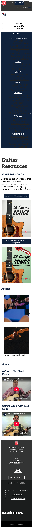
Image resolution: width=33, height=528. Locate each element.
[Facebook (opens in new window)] (4, 513)
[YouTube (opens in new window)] (15, 513)
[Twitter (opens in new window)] (9, 513)
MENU (25, 1)
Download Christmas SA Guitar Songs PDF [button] (16, 242)
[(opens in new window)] (16, 457)
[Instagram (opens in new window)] (20, 513)
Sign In (26, 7)
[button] (18, 470)
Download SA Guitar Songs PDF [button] (16, 196)
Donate (29, 7)
